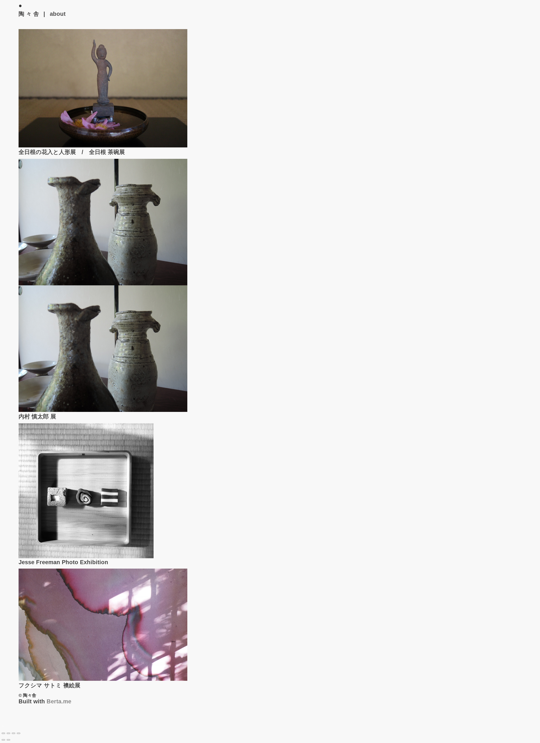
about (58, 14)
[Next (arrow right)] (8, 739)
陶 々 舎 (29, 14)
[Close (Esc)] (3, 733)
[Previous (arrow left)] (3, 739)
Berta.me (59, 701)
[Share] (8, 733)
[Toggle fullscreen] (13, 733)
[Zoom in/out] (18, 733)
